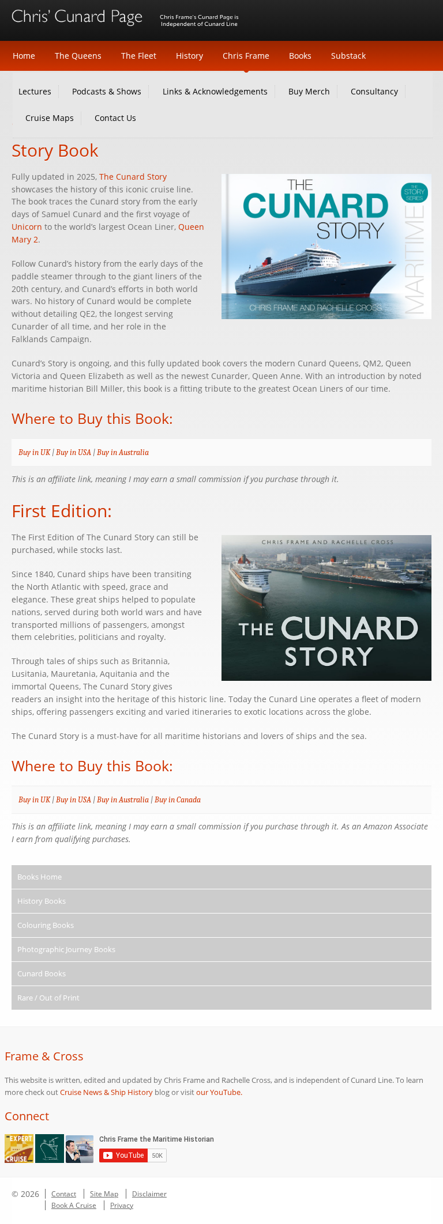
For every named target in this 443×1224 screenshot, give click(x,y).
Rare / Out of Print (48, 997)
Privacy (121, 1205)
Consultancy (374, 91)
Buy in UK (34, 452)
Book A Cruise (73, 1205)
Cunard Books (41, 973)
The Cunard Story (133, 177)
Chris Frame (246, 55)
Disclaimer (149, 1194)
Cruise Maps (49, 117)
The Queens (78, 55)
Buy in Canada (178, 799)
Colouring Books (45, 925)
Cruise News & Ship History (106, 1092)
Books (300, 55)
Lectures (34, 91)
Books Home (39, 876)
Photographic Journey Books (66, 949)
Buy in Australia (123, 452)
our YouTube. (219, 1092)
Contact (63, 1194)
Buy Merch (309, 91)
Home (24, 55)
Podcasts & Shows (106, 91)
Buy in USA (73, 452)
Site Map (104, 1194)
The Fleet (138, 55)
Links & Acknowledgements (215, 91)
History (189, 55)
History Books (41, 901)
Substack (348, 55)
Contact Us (115, 117)
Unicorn (27, 227)
